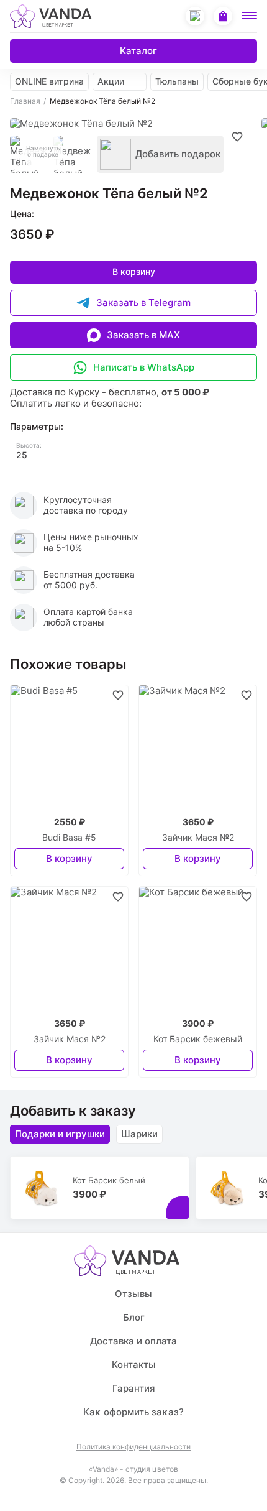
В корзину (133, 271)
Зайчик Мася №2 (198, 838)
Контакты (134, 1364)
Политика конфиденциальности (133, 1447)
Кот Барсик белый (109, 1180)
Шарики (139, 1134)
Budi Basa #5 (69, 838)
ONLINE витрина (49, 81)
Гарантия (133, 1388)
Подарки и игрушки (60, 1134)
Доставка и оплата (133, 1341)
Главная (25, 101)
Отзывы (133, 1294)
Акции (110, 81)
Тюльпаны (177, 81)
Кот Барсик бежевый (197, 1039)
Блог (134, 1317)
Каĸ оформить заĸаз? (133, 1412)
